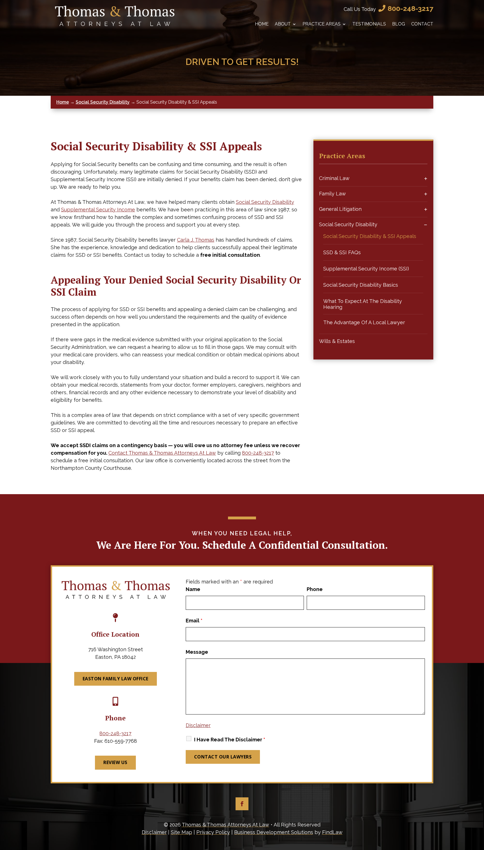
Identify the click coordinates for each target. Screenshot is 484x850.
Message (197, 652)
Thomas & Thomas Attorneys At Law (225, 825)
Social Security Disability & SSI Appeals (369, 236)
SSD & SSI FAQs (342, 252)
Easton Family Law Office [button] (115, 679)
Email (194, 621)
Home (262, 24)
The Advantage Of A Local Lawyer (364, 322)
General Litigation (340, 209)
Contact (422, 24)
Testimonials (369, 24)
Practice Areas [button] (321, 24)
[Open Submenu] (425, 178)
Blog (398, 24)
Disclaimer (198, 725)
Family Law (332, 194)
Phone (315, 589)
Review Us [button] (115, 762)
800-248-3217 (410, 8)
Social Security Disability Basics (360, 285)
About (283, 24)
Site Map (181, 832)
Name (193, 589)
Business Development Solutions (273, 832)
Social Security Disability (265, 202)
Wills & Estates (337, 341)
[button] (478, 809)
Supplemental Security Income (98, 209)
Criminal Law (334, 178)
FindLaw (332, 832)
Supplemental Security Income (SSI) (366, 269)
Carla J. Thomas (195, 240)
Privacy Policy (213, 832)
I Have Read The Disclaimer (229, 739)
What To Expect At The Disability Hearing (362, 304)
